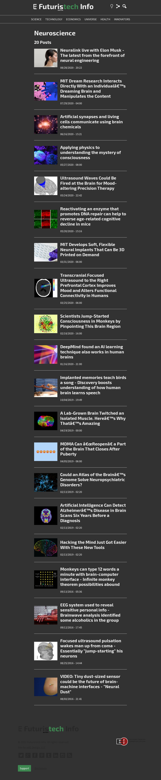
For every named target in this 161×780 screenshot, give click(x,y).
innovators (122, 19)
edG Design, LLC (35, 747)
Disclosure (40, 768)
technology (53, 19)
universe (90, 19)
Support (24, 768)
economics (73, 19)
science (36, 19)
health (105, 19)
